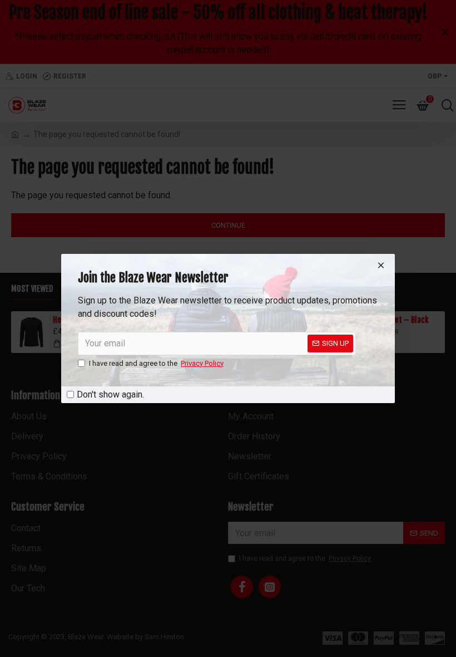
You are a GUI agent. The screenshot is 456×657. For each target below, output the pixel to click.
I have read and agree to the (156, 363)
